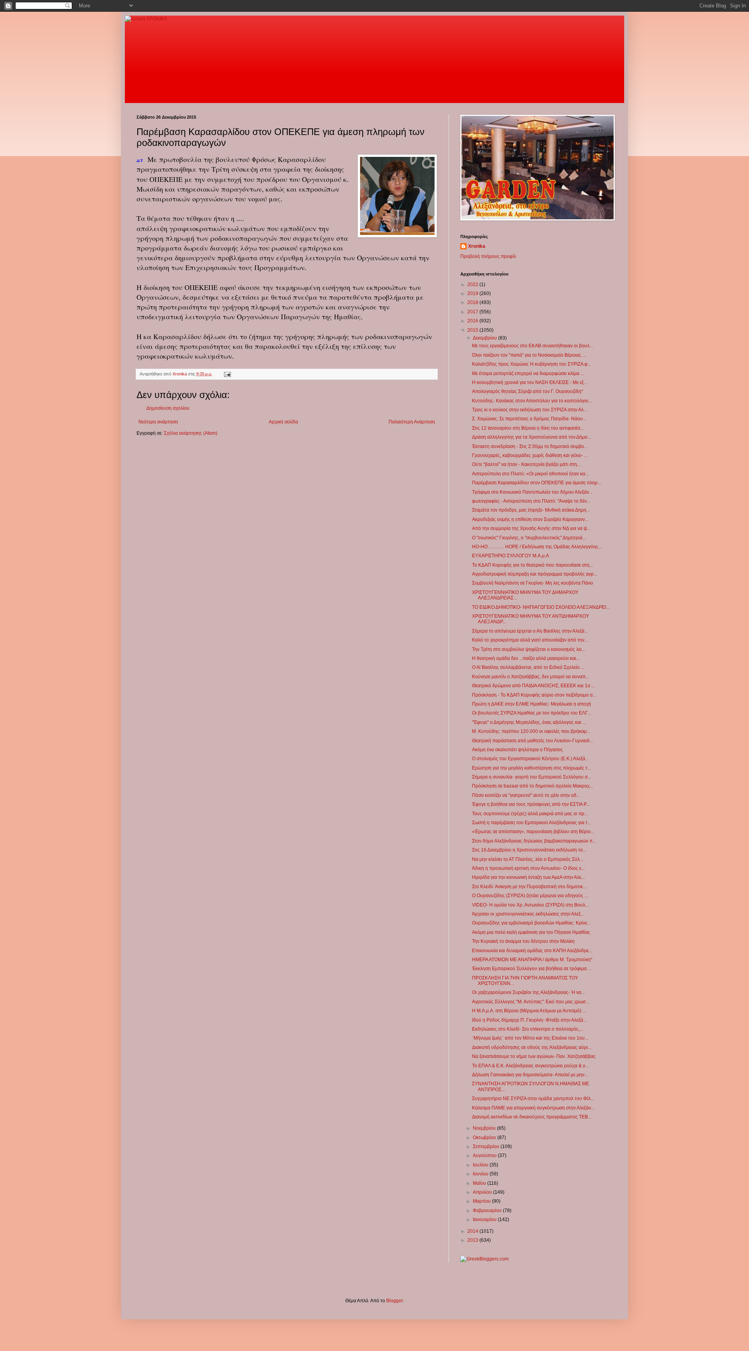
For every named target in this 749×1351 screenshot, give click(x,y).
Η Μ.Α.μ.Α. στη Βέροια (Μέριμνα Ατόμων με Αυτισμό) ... (529, 1010)
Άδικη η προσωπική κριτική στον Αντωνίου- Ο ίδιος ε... (528, 868)
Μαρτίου (482, 1201)
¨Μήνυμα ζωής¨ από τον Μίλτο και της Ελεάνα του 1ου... (530, 1038)
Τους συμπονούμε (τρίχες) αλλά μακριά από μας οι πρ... (530, 813)
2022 (473, 284)
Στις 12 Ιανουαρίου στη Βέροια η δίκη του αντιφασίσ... (528, 428)
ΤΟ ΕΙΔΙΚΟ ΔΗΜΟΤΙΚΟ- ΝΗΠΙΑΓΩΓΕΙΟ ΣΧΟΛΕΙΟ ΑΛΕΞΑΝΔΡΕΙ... (541, 607)
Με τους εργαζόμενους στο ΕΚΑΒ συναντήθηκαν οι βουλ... (532, 345)
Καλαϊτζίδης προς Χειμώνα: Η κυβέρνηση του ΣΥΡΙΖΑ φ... (531, 364)
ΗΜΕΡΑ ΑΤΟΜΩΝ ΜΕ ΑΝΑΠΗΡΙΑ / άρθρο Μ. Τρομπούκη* (532, 959)
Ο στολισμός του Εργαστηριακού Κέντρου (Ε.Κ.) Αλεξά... (530, 758)
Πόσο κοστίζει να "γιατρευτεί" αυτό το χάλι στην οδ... (526, 795)
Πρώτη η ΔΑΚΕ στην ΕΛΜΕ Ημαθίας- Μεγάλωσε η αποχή (531, 704)
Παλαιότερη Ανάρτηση (412, 422)
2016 (473, 321)
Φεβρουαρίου (488, 1210)
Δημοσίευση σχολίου (168, 408)
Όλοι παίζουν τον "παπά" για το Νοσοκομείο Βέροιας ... (529, 355)
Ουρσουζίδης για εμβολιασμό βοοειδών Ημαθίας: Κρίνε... (531, 923)
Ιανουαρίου (485, 1219)
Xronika (476, 246)
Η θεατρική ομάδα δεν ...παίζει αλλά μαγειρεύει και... (526, 658)
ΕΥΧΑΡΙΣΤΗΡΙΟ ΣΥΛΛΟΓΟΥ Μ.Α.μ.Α (510, 555)
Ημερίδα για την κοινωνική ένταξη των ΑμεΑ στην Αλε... (528, 877)
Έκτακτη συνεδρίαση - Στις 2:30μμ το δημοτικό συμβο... (529, 446)
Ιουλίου (481, 1165)
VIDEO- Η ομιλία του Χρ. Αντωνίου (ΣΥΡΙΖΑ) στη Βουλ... (530, 905)
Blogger (394, 1300)
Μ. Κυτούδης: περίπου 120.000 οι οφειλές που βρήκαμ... (531, 731)
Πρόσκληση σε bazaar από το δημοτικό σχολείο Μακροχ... (532, 786)
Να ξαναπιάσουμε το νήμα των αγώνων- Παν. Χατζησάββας (534, 1056)
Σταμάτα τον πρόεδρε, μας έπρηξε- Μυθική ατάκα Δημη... (531, 510)
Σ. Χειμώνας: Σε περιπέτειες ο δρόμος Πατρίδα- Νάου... (529, 418)
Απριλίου (483, 1192)
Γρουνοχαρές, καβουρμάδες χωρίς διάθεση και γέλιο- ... (529, 455)
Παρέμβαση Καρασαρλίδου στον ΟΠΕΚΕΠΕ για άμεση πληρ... (536, 482)
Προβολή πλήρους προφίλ (488, 256)
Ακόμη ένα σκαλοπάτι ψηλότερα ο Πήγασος (517, 749)
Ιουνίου (481, 1174)
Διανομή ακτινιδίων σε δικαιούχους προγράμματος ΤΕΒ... (531, 1117)
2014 (473, 1231)
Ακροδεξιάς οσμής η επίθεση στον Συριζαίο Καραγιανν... (530, 519)
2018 (473, 302)
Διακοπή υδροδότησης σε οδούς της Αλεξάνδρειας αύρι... (531, 1047)
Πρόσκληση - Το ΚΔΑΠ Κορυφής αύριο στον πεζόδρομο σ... (534, 695)
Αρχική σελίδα (283, 422)
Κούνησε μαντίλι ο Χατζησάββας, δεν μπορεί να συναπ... (530, 676)
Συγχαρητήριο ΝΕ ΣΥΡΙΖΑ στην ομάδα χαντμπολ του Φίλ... (533, 1098)
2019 (473, 293)
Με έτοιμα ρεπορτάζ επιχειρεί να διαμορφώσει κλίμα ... (528, 373)
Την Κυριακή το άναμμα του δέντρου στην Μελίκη (523, 941)
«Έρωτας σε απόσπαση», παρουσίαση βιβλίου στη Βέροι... (533, 831)
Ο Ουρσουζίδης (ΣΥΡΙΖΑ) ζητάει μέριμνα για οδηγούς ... (530, 895)
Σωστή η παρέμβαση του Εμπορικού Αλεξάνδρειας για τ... (531, 822)
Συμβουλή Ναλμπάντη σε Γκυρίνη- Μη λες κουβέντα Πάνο (532, 583)
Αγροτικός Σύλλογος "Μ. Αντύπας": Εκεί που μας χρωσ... (530, 1001)
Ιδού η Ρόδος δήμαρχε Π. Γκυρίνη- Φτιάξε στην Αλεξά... (529, 1020)
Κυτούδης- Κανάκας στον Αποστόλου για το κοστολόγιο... (532, 401)
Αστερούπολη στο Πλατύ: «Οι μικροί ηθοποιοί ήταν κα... (530, 473)
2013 (473, 1240)
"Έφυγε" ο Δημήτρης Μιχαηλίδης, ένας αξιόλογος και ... (529, 722)
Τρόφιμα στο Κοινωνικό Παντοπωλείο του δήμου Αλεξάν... (532, 492)
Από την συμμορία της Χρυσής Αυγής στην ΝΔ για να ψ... (531, 528)
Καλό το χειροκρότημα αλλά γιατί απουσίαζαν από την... (530, 640)
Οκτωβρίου (485, 1137)
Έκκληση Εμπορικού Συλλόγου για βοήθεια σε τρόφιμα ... (531, 968)
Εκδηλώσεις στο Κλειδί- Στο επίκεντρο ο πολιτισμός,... (527, 1029)
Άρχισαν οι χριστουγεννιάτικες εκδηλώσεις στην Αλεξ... (528, 914)
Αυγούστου (485, 1155)
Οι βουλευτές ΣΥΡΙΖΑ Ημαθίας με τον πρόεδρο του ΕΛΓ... (531, 713)
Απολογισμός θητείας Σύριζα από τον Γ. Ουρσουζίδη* (527, 391)
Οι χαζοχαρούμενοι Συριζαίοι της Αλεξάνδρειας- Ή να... (528, 992)
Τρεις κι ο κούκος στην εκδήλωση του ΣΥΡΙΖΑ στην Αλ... (529, 409)
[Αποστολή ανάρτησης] (227, 374)
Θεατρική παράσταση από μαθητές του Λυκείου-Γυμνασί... (532, 740)
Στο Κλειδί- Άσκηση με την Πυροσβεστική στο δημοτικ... (529, 886)
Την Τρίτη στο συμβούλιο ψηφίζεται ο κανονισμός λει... (528, 649)
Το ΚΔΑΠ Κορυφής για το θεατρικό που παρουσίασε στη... (532, 565)
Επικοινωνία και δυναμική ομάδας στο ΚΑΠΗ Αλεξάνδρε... (532, 950)
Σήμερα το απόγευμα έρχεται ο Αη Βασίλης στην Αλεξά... (530, 631)
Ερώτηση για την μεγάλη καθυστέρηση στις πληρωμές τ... (531, 768)
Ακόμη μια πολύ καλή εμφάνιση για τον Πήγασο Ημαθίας (531, 932)
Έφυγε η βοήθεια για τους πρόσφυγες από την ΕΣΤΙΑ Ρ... (530, 804)
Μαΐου (480, 1183)
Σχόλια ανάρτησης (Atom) (190, 433)
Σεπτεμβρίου (487, 1146)
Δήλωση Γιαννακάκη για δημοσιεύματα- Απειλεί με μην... (530, 1074)
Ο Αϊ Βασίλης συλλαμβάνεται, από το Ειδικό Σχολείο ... (528, 667)
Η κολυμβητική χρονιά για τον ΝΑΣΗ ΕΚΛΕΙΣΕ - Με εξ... (529, 382)
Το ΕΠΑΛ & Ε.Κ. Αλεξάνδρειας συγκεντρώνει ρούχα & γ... (530, 1065)
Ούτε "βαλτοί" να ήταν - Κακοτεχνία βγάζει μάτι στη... (526, 464)
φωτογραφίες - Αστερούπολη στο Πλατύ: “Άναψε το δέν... (531, 501)
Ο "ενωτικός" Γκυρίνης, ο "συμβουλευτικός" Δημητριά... (529, 537)
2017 (473, 312)
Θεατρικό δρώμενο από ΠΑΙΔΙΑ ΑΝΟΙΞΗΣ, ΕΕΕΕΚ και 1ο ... (533, 685)
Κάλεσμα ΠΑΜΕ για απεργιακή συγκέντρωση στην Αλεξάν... (533, 1108)
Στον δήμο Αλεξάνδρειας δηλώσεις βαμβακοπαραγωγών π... (534, 841)
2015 (473, 330)
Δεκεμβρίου (485, 338)
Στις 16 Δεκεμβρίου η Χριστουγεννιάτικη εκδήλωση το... (529, 850)
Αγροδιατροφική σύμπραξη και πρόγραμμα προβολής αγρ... (534, 574)
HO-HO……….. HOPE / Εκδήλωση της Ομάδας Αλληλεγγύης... (537, 546)
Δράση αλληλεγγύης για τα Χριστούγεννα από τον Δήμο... (531, 437)
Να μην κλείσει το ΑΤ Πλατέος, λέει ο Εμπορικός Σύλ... (527, 859)
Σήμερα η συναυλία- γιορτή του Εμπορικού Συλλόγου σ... (531, 777)
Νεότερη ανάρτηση (158, 422)
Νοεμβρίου (485, 1128)
